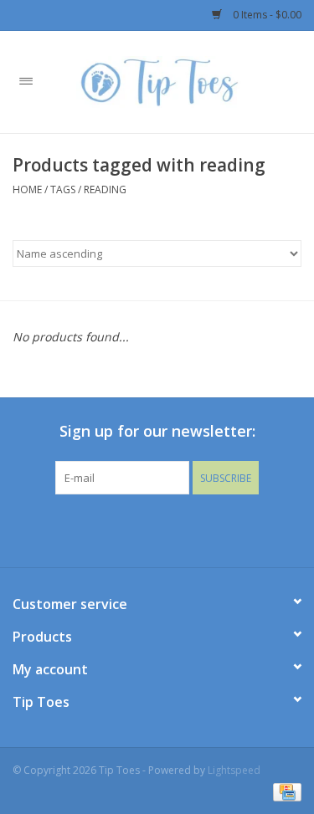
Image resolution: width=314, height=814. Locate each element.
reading (105, 189)
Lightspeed (234, 770)
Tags (62, 189)
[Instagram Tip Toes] (172, 528)
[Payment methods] (284, 791)
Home (27, 189)
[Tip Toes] (183, 81)
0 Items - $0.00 (265, 15)
